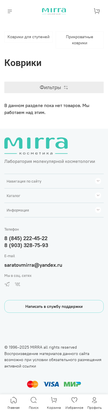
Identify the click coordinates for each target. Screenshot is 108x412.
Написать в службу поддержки (54, 306)
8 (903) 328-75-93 (26, 245)
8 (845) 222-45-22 (26, 238)
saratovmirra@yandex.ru (33, 265)
